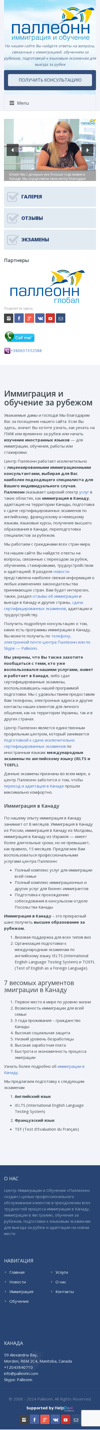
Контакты (64, 1291)
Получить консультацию (50, 80)
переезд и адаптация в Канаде (34, 786)
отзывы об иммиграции (55, 596)
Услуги (61, 1272)
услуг (84, 492)
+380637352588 (26, 350)
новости (61, 571)
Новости (17, 1281)
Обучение (19, 1301)
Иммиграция (21, 1291)
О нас (60, 1281)
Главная (17, 1272)
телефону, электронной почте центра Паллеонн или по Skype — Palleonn (47, 642)
